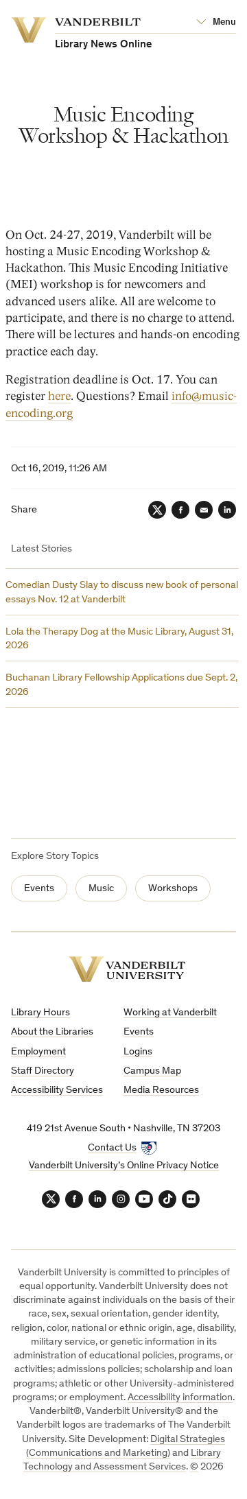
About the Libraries (52, 1032)
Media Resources (161, 1090)
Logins (138, 1052)
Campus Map (152, 1071)
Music (101, 889)
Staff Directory (42, 1071)
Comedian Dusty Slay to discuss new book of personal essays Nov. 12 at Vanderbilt (121, 592)
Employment (38, 1052)
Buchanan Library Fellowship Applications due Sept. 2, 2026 (121, 685)
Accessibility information (180, 1398)
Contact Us (112, 1148)
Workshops (173, 889)
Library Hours (40, 1013)
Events (39, 889)
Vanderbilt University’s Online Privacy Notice (124, 1166)
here (59, 396)
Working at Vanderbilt (170, 1013)
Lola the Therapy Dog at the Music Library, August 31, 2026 (119, 639)
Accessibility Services (57, 1090)
